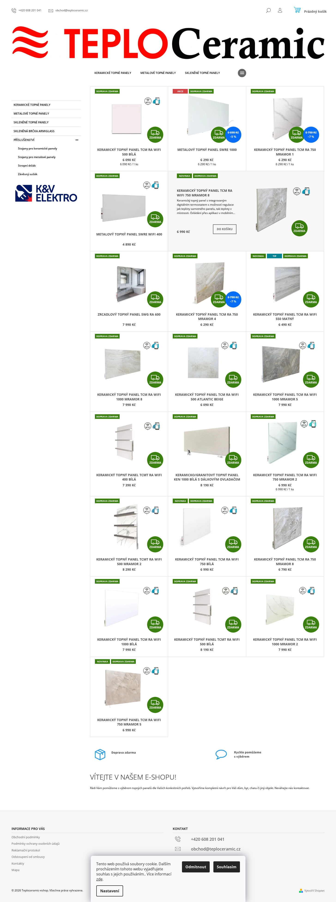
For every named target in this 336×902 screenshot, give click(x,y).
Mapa (15, 870)
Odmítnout (195, 866)
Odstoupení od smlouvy (28, 857)
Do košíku (225, 229)
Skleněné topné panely (31, 122)
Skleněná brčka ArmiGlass (34, 131)
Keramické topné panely (32, 105)
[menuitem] (113, 73)
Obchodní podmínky (26, 837)
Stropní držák (27, 166)
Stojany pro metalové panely (36, 157)
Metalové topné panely (31, 114)
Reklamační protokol (26, 850)
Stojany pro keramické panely (37, 148)
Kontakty (18, 863)
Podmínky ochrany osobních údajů (36, 843)
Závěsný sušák (27, 174)
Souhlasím (226, 866)
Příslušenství (24, 140)
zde (99, 879)
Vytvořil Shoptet (314, 891)
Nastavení (109, 890)
